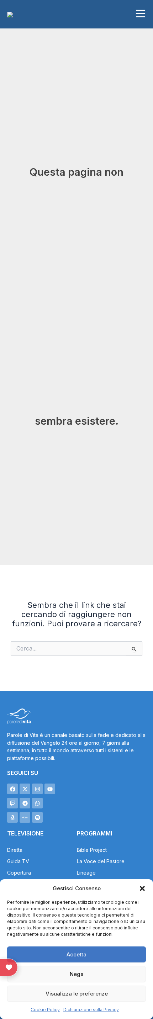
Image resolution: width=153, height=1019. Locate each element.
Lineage (86, 873)
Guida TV (18, 861)
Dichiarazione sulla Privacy (91, 1009)
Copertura (19, 873)
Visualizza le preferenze (77, 993)
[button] (142, 888)
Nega (77, 974)
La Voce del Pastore (101, 861)
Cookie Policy (45, 1009)
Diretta (14, 850)
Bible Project (92, 850)
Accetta (76, 954)
